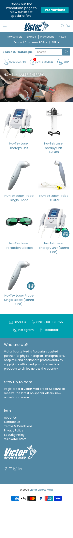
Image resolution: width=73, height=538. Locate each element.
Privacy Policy (13, 430)
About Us (10, 418)
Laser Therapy (31, 74)
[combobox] (49, 52)
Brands (31, 36)
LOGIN (43, 42)
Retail (62, 36)
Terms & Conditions (18, 426)
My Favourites (43, 61)
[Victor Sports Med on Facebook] (6, 469)
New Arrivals (15, 36)
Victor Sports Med (41, 489)
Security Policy (14, 435)
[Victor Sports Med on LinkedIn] (20, 469)
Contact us (12, 422)
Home (8, 74)
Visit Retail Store (15, 439)
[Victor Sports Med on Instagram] (15, 469)
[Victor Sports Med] (36, 26)
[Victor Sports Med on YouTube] (10, 469)
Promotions (55, 10)
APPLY (55, 42)
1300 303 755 (18, 61)
